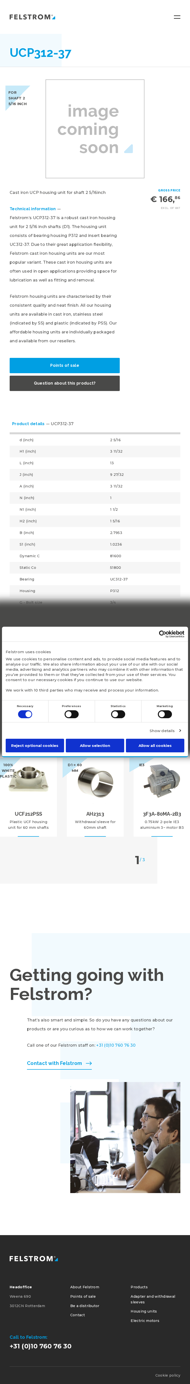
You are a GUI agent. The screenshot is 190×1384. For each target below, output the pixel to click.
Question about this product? (65, 383)
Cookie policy (167, 1375)
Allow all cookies (155, 745)
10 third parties (49, 690)
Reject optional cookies (34, 745)
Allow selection (95, 745)
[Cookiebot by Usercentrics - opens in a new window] (162, 634)
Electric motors (145, 1320)
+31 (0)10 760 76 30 (116, 1045)
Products (139, 1287)
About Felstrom (84, 1287)
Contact (77, 1315)
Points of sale (64, 365)
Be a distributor (84, 1306)
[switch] (72, 714)
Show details (162, 730)
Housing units (144, 1311)
